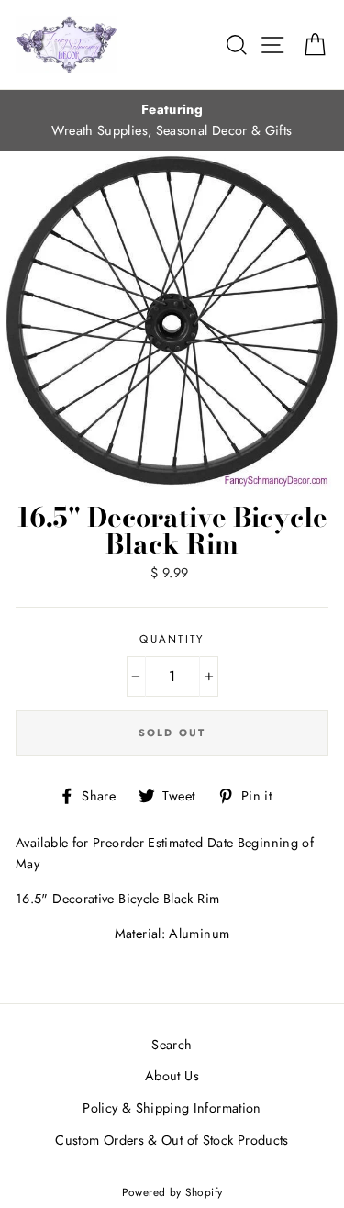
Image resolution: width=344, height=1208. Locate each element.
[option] (172, 120)
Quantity (172, 639)
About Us (172, 1076)
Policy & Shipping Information (172, 1108)
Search (171, 1044)
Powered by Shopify (172, 1192)
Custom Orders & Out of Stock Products (171, 1140)
